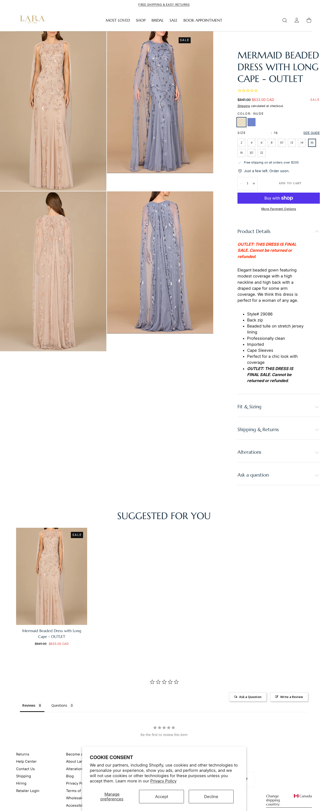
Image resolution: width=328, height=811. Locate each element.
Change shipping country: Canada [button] (289, 800)
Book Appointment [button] (202, 20)
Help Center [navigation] (26, 761)
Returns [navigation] (22, 754)
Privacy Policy (163, 781)
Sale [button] (173, 20)
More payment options (278, 209)
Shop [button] (141, 20)
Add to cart (290, 183)
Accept (161, 796)
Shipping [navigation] (23, 776)
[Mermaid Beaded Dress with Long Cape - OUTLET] (51, 576)
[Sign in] (297, 20)
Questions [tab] (59, 705)
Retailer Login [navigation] (27, 791)
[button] (285, 20)
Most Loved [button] (118, 20)
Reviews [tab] (28, 705)
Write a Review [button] (291, 697)
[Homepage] (31, 20)
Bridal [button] (158, 20)
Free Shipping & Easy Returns (163, 4)
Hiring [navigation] (21, 783)
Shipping (243, 106)
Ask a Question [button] (250, 697)
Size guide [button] (311, 133)
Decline (211, 796)
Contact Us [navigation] (25, 769)
